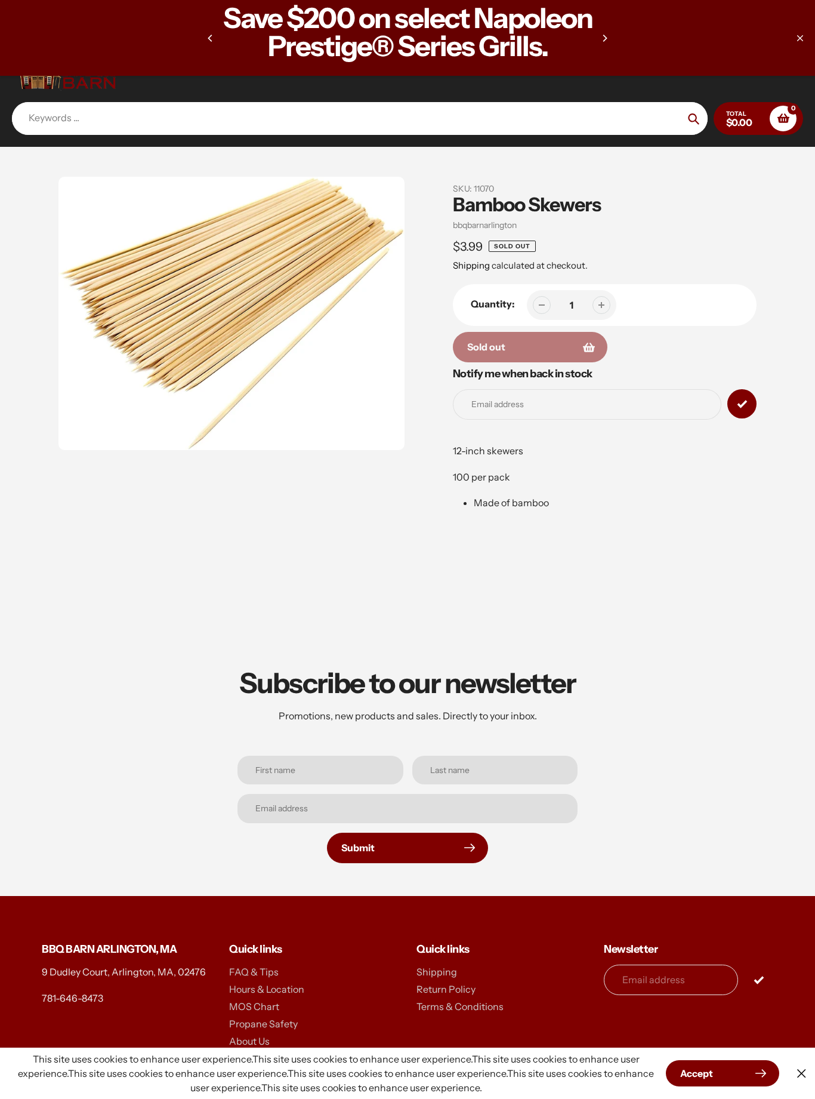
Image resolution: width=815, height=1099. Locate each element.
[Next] (604, 38)
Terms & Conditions (460, 1006)
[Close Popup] (801, 1073)
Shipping (471, 265)
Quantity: (493, 304)
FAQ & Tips (254, 972)
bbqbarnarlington (485, 225)
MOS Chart (254, 1006)
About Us (249, 1041)
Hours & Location (266, 989)
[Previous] (211, 38)
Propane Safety (263, 1024)
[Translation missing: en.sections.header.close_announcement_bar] (800, 38)
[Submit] (758, 979)
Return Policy (446, 989)
